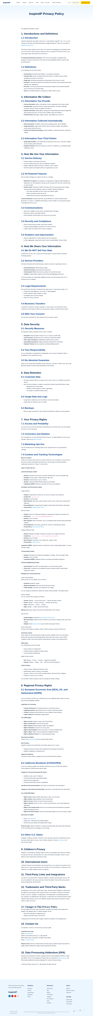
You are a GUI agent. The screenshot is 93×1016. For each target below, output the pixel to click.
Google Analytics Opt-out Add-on (47, 617)
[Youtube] (12, 996)
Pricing (42, 2)
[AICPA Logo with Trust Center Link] (82, 1012)
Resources (31, 2)
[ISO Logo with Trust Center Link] (75, 1012)
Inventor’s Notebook (56, 2)
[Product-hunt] (15, 996)
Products (18, 2)
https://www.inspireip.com (27, 45)
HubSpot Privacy (36, 542)
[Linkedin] (9, 996)
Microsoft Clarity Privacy (38, 526)
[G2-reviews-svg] (18, 996)
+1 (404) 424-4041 (29, 939)
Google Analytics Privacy (38, 507)
